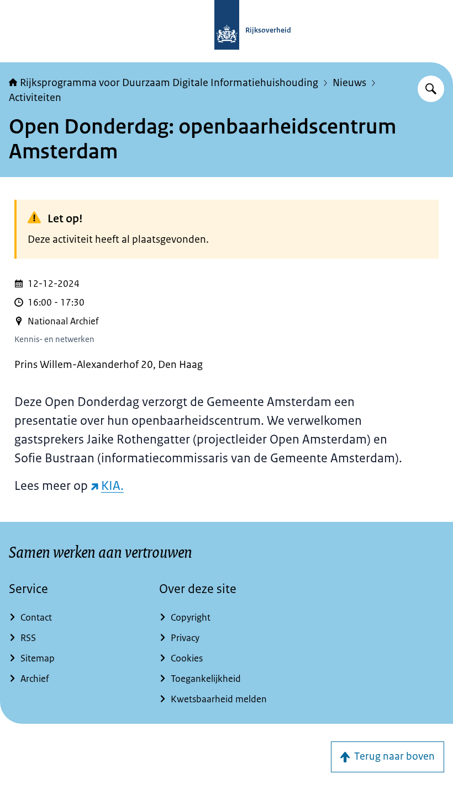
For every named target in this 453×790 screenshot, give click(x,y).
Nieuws (349, 82)
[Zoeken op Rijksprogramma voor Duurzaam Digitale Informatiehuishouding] (431, 89)
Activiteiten (35, 97)
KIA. (112, 486)
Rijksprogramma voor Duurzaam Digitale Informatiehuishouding (169, 82)
